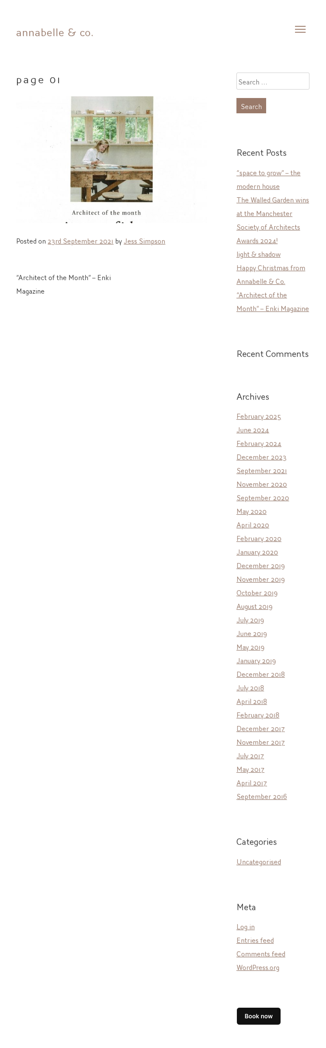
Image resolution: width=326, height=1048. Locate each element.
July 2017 (250, 754)
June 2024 (252, 429)
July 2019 (250, 619)
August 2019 (254, 605)
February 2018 (257, 714)
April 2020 (252, 524)
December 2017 (260, 727)
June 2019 (251, 632)
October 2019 (257, 592)
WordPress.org (257, 966)
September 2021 (261, 469)
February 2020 (258, 537)
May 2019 (250, 646)
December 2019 (260, 564)
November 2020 (261, 483)
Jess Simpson (144, 240)
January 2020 (257, 551)
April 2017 (251, 782)
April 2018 (251, 700)
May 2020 (251, 510)
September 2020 (262, 497)
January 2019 (256, 659)
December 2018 (260, 673)
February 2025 (258, 415)
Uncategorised (258, 861)
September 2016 (261, 795)
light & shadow (258, 253)
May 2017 (250, 768)
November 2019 (260, 578)
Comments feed (260, 953)
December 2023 (261, 456)
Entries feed (255, 939)
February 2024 (258, 442)
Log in (245, 925)
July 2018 (250, 687)
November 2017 (260, 741)
